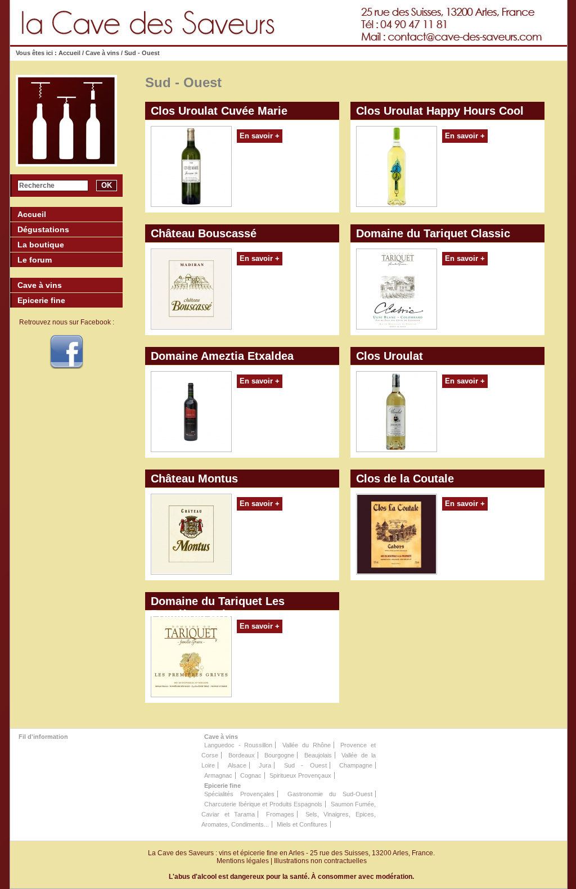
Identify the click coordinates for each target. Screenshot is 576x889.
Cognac (251, 775)
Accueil (70, 52)
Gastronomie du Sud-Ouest (330, 794)
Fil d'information (43, 736)
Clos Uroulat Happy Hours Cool (440, 111)
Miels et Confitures (302, 824)
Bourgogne (279, 755)
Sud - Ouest (305, 765)
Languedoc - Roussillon (238, 745)
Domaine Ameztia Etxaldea (222, 356)
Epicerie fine (222, 785)
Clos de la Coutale (405, 478)
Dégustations (43, 229)
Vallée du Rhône (306, 745)
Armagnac (218, 775)
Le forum (34, 259)
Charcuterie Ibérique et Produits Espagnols (263, 804)
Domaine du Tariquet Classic (433, 233)
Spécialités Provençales (239, 794)
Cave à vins (102, 52)
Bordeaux (241, 755)
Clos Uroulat (389, 356)
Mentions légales (243, 861)
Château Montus (194, 478)
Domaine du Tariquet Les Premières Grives (218, 602)
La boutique (40, 244)
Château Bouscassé (203, 233)
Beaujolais (318, 755)
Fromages (280, 814)
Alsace (237, 765)
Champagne (355, 765)
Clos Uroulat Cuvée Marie (219, 111)
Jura (265, 765)
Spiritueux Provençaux (300, 775)
